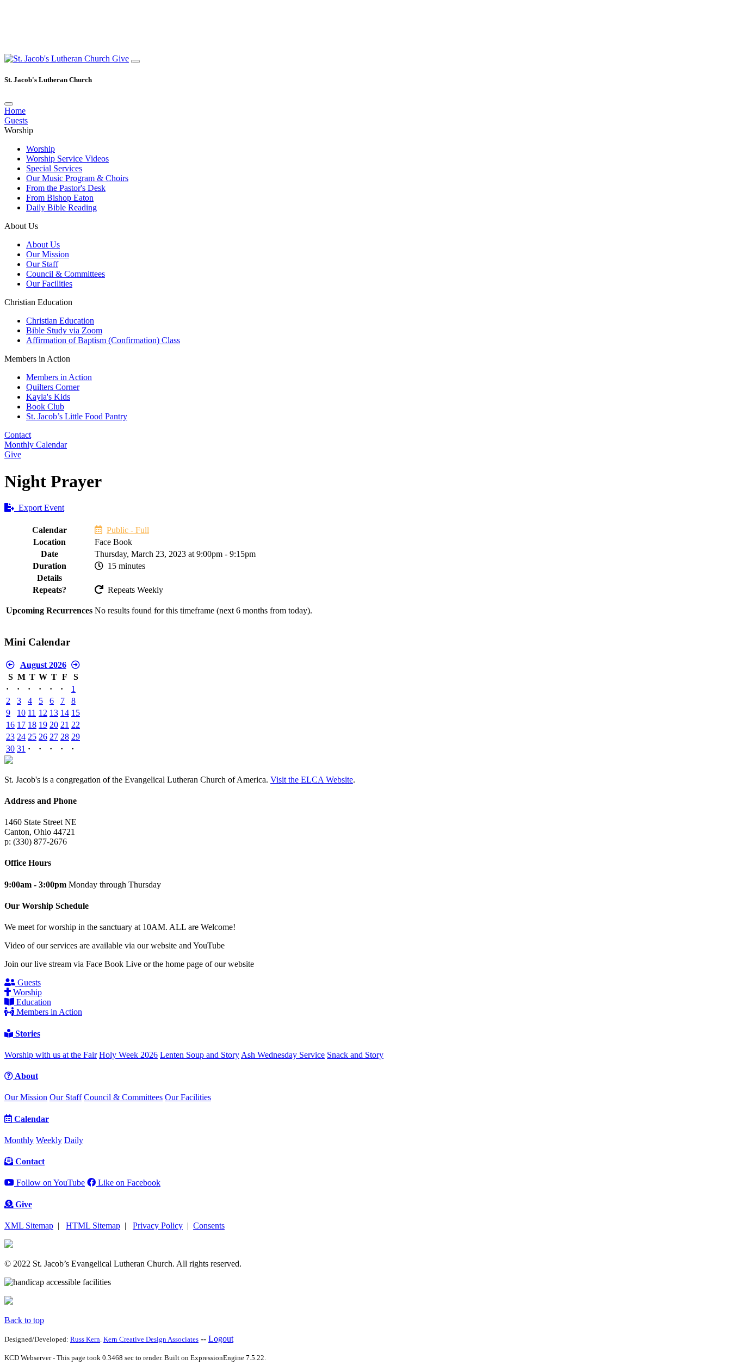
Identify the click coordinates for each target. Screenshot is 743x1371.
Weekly (49, 1140)
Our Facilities (49, 283)
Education (32, 1002)
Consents (209, 1225)
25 (32, 736)
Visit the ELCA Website (311, 779)
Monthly (19, 1140)
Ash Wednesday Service (283, 1054)
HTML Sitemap (93, 1225)
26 (43, 736)
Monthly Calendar (35, 444)
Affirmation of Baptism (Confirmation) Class (103, 340)
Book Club (45, 406)
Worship (40, 148)
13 (53, 712)
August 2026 (43, 664)
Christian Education (60, 320)
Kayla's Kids (48, 396)
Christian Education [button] (38, 302)
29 (75, 736)
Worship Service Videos (67, 158)
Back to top (24, 1320)
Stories (26, 1033)
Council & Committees (65, 273)
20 (53, 724)
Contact (17, 434)
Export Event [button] (39, 507)
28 (64, 736)
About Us (43, 244)
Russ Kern (85, 1339)
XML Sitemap (28, 1225)
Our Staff (42, 264)
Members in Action (59, 377)
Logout (220, 1338)
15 (75, 712)
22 (75, 724)
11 (32, 712)
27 (53, 736)
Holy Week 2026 (128, 1054)
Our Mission (47, 254)
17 (21, 724)
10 (21, 712)
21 (64, 724)
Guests (16, 120)
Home (15, 110)
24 (21, 736)
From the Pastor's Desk (66, 188)
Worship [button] (18, 130)
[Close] (8, 104)
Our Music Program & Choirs (77, 178)
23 (10, 736)
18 (32, 724)
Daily (73, 1140)
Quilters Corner (52, 387)
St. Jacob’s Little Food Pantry (76, 416)
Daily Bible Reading (61, 207)
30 (10, 748)
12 (43, 712)
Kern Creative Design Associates (151, 1339)
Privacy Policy (158, 1225)
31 (21, 748)
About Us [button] (21, 226)
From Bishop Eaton (60, 197)
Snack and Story (355, 1054)
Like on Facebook (128, 1182)
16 (10, 724)
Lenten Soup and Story (199, 1054)
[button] (58, 58)
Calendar (30, 1119)
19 (43, 724)
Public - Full (128, 530)
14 (64, 712)
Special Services (54, 168)
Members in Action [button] (37, 358)
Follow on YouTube (49, 1182)
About (25, 1076)
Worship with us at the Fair (50, 1054)
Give (120, 58)
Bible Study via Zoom (64, 330)
